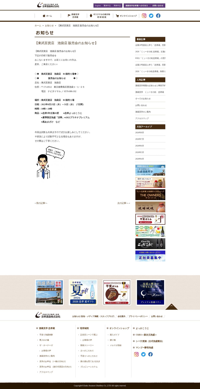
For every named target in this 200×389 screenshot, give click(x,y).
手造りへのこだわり (89, 356)
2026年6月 (139, 146)
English (98, 5)
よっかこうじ (142, 328)
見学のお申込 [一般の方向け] (52, 361)
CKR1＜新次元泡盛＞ (146, 335)
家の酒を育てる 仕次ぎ (90, 361)
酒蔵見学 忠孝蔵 (47, 328)
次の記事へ (122, 203)
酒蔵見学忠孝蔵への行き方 (137, 5)
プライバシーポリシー (138, 316)
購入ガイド (114, 335)
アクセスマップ (142, 118)
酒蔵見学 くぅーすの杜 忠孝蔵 (149, 92)
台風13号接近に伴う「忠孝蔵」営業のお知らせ (155, 65)
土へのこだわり (87, 351)
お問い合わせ (157, 5)
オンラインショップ (119, 328)
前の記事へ (41, 203)
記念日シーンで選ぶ (89, 335)
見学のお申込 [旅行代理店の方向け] (55, 367)
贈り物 (113, 340)
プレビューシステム (89, 367)
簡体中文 (117, 5)
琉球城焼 (84, 328)
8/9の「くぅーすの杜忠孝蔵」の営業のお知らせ (155, 58)
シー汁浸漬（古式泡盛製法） (150, 341)
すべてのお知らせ (143, 99)
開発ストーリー (87, 345)
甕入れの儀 (44, 340)
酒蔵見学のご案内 (143, 112)
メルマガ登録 (115, 345)
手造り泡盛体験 (46, 335)
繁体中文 (107, 5)
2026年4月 (139, 159)
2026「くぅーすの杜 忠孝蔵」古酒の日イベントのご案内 (159, 52)
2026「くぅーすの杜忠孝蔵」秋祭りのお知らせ (155, 71)
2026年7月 (139, 139)
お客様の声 (46, 351)
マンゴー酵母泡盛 (144, 347)
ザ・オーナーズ (46, 345)
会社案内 (121, 316)
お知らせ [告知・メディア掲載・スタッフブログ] (93, 316)
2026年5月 (139, 152)
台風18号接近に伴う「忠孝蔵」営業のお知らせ (155, 45)
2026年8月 (139, 133)
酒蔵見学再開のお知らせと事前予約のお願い (154, 86)
